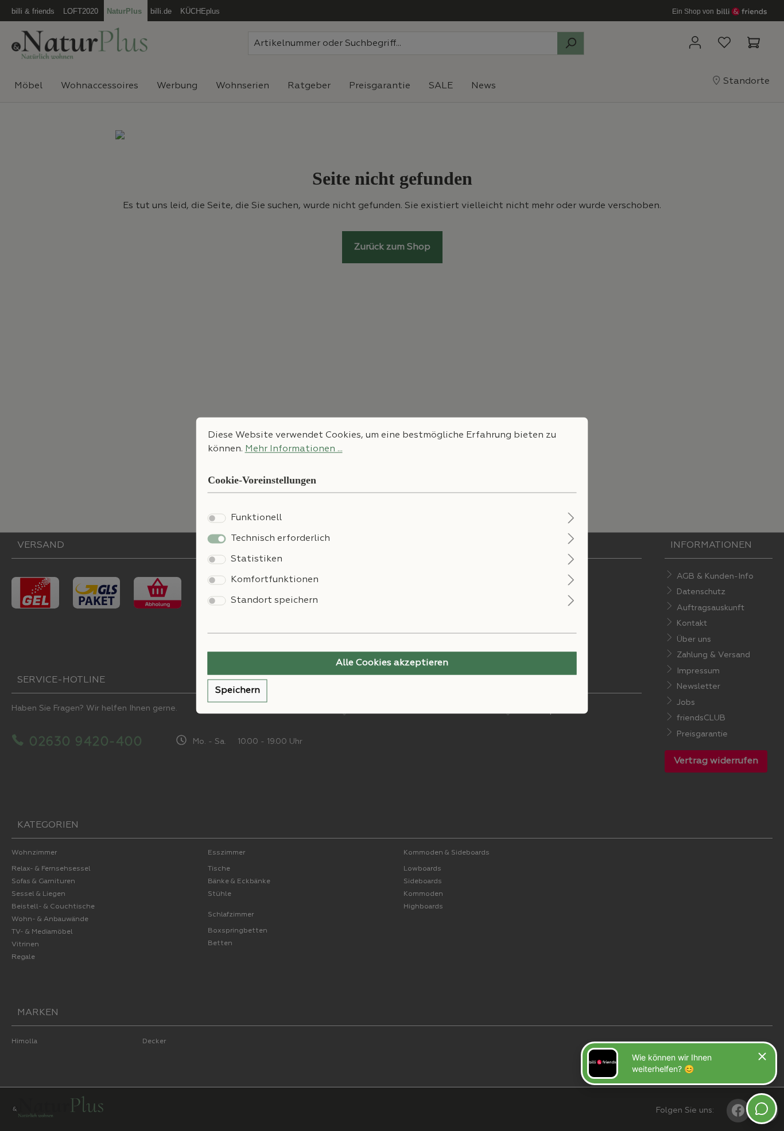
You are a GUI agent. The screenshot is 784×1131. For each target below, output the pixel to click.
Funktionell (256, 518)
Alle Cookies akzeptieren (392, 663)
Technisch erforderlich (280, 539)
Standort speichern (274, 601)
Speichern (237, 691)
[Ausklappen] (570, 517)
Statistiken (256, 559)
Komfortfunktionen (275, 580)
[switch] (217, 518)
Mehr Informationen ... (294, 449)
